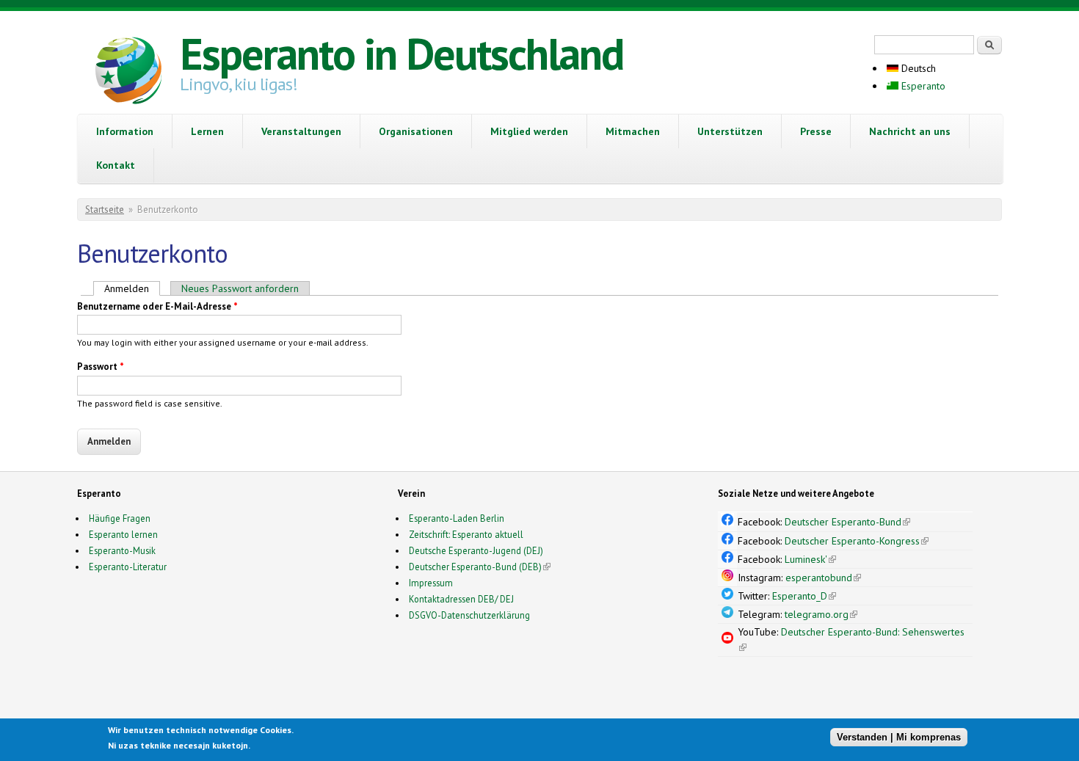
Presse (816, 131)
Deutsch (917, 68)
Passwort (100, 366)
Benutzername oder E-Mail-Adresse (157, 306)
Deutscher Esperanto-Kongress (857, 540)
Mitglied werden (529, 131)
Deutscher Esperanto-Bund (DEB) (475, 566)
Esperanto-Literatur (128, 566)
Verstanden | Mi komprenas (899, 737)
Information (124, 131)
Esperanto (921, 85)
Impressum (431, 583)
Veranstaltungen (301, 131)
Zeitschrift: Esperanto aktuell (466, 534)
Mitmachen (633, 131)
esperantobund (823, 577)
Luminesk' (810, 559)
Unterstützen (730, 131)
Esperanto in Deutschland (401, 53)
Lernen (207, 131)
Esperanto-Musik (122, 550)
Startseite (104, 209)
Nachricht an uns (910, 131)
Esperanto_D (804, 595)
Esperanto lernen (123, 534)
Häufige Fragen (119, 518)
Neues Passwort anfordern (240, 288)
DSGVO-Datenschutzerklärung (469, 615)
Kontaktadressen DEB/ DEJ (461, 599)
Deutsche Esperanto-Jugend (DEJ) (476, 550)
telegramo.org (821, 614)
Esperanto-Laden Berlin (456, 518)
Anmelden (132, 288)
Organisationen (416, 131)
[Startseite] (128, 73)
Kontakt (115, 165)
